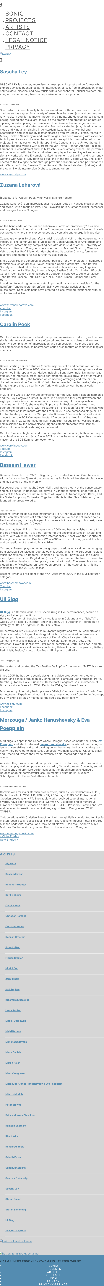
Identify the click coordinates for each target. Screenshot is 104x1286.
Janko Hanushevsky (53, 744)
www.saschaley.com (13, 174)
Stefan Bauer (13, 1199)
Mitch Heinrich (14, 1094)
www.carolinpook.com (14, 445)
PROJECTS (20, 20)
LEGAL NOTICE (26, 40)
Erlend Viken (12, 947)
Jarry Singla (12, 978)
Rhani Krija (11, 1136)
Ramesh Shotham (15, 1125)
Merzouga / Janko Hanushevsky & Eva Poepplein (33, 1083)
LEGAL (53, 1278)
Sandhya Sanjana (15, 1167)
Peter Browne (13, 1104)
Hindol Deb (11, 968)
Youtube (5, 586)
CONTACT (19, 33)
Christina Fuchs (14, 926)
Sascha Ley (13, 72)
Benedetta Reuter (15, 884)
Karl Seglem (12, 989)
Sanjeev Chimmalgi (16, 1178)
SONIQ (14, 13)
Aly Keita (10, 863)
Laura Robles (13, 1010)
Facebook (6, 314)
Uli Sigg (9, 599)
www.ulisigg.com (11, 703)
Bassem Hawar (18, 465)
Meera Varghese (15, 1073)
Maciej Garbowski (15, 1020)
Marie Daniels (13, 1052)
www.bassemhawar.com (15, 583)
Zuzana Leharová (20, 185)
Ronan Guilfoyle (14, 1146)
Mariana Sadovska (16, 1041)
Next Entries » (9, 839)
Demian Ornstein (15, 937)
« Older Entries (9, 836)
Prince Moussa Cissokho (20, 1115)
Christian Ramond (15, 915)
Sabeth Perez (13, 1157)
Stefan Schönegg (15, 1209)
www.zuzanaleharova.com (17, 305)
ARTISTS (17, 27)
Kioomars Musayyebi (17, 999)
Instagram (6, 311)
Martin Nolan (12, 1062)
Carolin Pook (15, 324)
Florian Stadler (14, 958)
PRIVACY (17, 46)
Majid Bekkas (13, 1031)
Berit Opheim (13, 895)
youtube (5, 308)
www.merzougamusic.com (17, 833)
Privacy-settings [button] (53, 1284)
